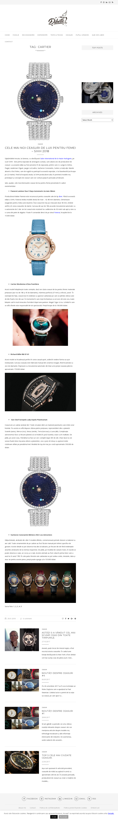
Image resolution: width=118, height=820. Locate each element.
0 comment (27, 618)
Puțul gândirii (82, 35)
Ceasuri (69, 35)
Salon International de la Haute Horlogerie (56, 158)
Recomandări (28, 35)
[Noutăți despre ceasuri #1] (22, 718)
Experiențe (43, 35)
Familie (16, 35)
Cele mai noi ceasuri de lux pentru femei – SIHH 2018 (40, 149)
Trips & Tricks (57, 35)
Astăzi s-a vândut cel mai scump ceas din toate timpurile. (58, 635)
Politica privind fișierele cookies (75, 808)
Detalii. (111, 813)
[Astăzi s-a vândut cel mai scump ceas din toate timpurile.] (22, 639)
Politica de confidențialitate (50, 808)
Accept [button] (54, 817)
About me (22, 808)
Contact (9, 41)
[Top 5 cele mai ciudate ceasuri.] (22, 762)
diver (60, 196)
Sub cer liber (98, 35)
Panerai (57, 212)
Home (7, 35)
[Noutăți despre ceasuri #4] (22, 680)
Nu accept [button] (63, 817)
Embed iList (95, 808)
